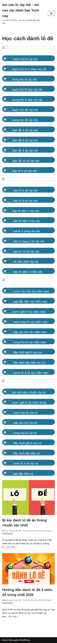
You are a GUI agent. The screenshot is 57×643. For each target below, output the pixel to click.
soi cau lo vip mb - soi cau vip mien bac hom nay (28, 531)
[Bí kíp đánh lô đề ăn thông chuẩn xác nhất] (28, 497)
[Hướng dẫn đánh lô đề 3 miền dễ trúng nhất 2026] (28, 569)
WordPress (24, 640)
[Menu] (51, 13)
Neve (4, 640)
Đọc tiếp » (11, 547)
